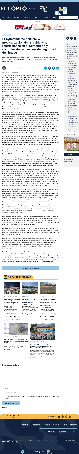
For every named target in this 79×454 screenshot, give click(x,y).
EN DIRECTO (34, 8)
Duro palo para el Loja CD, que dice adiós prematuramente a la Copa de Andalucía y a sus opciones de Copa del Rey (73, 123)
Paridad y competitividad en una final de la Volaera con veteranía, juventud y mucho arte (72, 67)
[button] (48, 451)
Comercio (27, 17)
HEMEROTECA (63, 432)
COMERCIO (46, 425)
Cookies (74, 440)
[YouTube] (66, 416)
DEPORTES (73, 425)
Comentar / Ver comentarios (30, 268)
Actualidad (7, 17)
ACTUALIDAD (26, 425)
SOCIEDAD (36, 425)
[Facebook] (59, 416)
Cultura (45, 17)
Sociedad (17, 17)
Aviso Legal (67, 440)
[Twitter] (62, 416)
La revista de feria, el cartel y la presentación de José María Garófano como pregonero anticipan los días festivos (72, 51)
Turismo (36, 17)
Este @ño (5, 407)
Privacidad (74, 442)
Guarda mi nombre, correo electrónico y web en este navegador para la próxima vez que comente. (31, 397)
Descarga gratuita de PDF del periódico (30, 1)
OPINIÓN (51, 432)
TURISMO (56, 425)
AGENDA (74, 432)
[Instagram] (70, 416)
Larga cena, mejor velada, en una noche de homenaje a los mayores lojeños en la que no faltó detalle (72, 106)
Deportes (54, 17)
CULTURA (65, 425)
